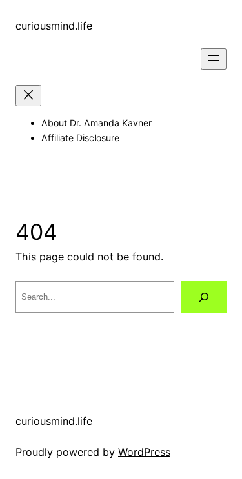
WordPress (144, 451)
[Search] (204, 297)
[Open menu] (214, 59)
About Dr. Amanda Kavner (96, 122)
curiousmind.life (53, 25)
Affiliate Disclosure (80, 137)
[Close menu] (28, 95)
